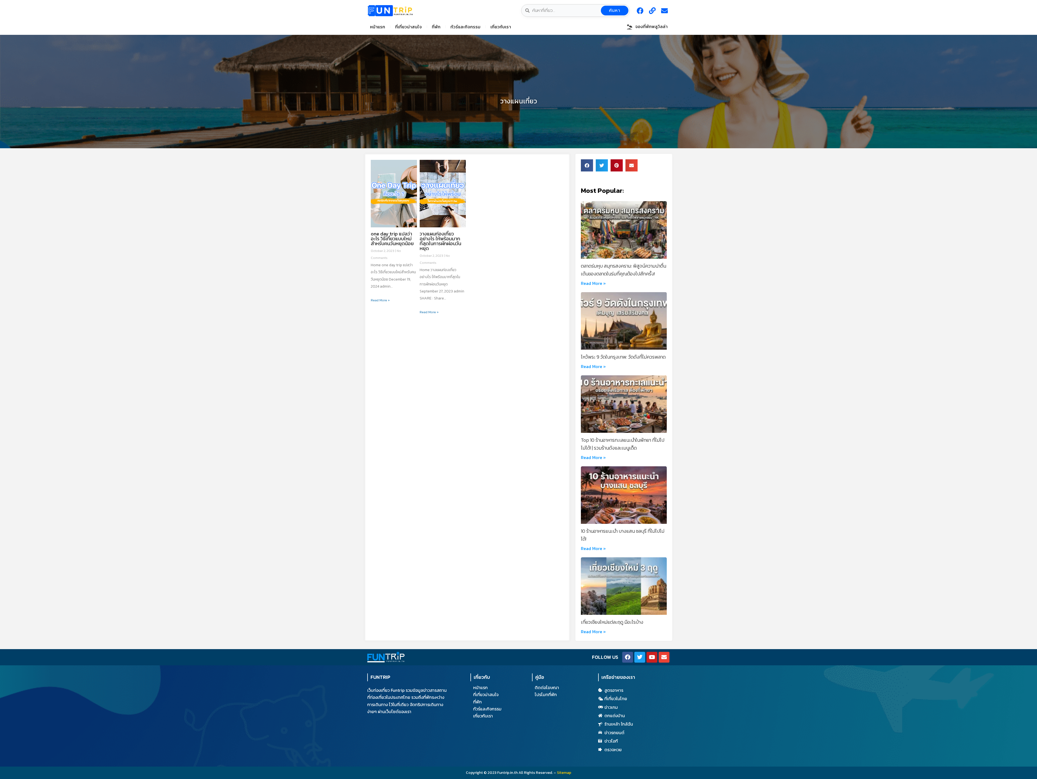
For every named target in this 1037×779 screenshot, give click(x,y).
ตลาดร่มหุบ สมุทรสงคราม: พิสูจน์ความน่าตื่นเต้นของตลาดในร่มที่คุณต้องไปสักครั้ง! (623, 269)
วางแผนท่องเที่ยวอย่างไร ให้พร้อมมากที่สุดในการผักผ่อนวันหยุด (440, 241)
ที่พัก (436, 26)
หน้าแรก (377, 26)
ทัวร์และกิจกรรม (465, 26)
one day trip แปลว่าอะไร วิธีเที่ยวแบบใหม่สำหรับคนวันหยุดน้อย (392, 238)
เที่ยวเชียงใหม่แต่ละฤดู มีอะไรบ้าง (612, 622)
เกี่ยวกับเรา (500, 26)
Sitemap (564, 772)
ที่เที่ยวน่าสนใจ (408, 26)
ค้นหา (614, 10)
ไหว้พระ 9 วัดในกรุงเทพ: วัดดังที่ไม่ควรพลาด (623, 356)
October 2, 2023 (383, 250)
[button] (587, 165)
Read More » (380, 300)
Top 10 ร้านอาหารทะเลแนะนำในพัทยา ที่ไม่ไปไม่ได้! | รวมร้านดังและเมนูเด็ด (622, 443)
